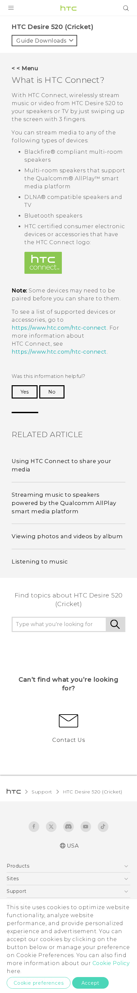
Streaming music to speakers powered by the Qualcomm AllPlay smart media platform (64, 503)
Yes (25, 392)
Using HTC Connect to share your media (61, 465)
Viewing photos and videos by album (67, 536)
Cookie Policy (111, 963)
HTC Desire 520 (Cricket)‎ (92, 792)
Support (42, 792)
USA (73, 846)
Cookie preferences (39, 983)
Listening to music (40, 561)
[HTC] (68, 8)
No (52, 392)
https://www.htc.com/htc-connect (59, 328)
